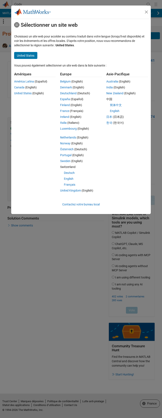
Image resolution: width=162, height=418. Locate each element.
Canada (19, 87)
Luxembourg (68, 128)
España (65, 99)
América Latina (24, 81)
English (68, 178)
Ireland (64, 116)
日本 (109, 116)
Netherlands (68, 137)
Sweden (65, 161)
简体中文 (116, 105)
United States (23, 93)
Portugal (66, 155)
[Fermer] (146, 12)
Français (69, 184)
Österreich (67, 149)
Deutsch (69, 172)
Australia (112, 81)
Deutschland (68, 93)
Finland (65, 105)
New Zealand (114, 93)
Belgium (65, 81)
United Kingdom (70, 190)
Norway (65, 143)
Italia (63, 122)
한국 (109, 122)
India (109, 87)
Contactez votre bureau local (81, 204)
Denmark (66, 87)
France (64, 111)
